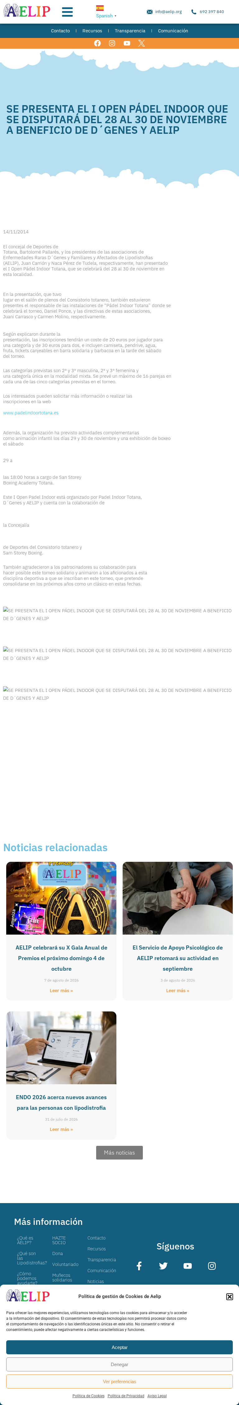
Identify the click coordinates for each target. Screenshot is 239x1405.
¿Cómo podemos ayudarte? (27, 1278)
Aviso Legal (157, 1396)
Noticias (95, 1281)
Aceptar (120, 1347)
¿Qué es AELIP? (25, 1240)
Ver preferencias (119, 1381)
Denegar (119, 1364)
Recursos (96, 1249)
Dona (57, 1253)
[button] (230, 1297)
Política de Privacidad (126, 1396)
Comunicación (101, 1270)
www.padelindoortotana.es (31, 413)
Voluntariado (65, 1264)
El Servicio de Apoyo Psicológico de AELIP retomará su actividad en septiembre (178, 958)
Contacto (96, 1238)
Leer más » (61, 990)
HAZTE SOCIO (59, 1240)
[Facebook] (97, 43)
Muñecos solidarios (62, 1277)
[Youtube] (126, 43)
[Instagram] (112, 43)
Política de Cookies (89, 1396)
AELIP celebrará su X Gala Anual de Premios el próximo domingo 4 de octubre (61, 958)
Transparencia (101, 1260)
